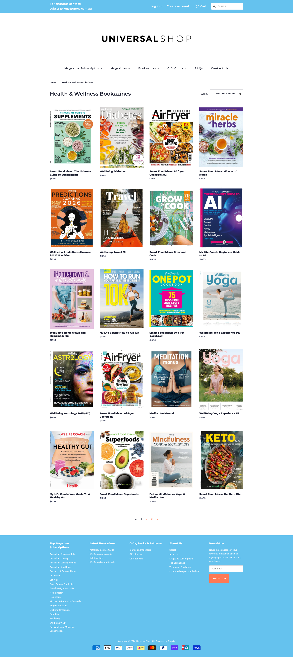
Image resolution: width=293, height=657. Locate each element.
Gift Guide (176, 68)
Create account (178, 6)
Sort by (204, 93)
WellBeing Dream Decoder (103, 562)
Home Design (56, 593)
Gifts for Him (136, 558)
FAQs (199, 68)
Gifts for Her (136, 554)
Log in (155, 6)
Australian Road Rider (60, 567)
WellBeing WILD (58, 623)
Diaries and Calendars (140, 550)
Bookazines (147, 68)
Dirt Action (55, 575)
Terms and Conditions (180, 567)
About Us (173, 554)
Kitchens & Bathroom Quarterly (65, 601)
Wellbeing (55, 618)
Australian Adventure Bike (63, 554)
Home (53, 82)
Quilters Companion (60, 610)
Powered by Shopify (165, 641)
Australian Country (59, 558)
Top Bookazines (177, 563)
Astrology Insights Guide (102, 550)
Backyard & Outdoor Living (63, 571)
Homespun (55, 597)
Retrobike (54, 614)
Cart (203, 6)
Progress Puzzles (58, 605)
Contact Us (220, 68)
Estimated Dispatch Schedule (184, 571)
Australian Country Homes (63, 562)
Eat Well (54, 580)
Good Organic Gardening (62, 584)
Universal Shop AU (145, 641)
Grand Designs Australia (62, 588)
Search (172, 550)
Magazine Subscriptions (83, 68)
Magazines (119, 68)
